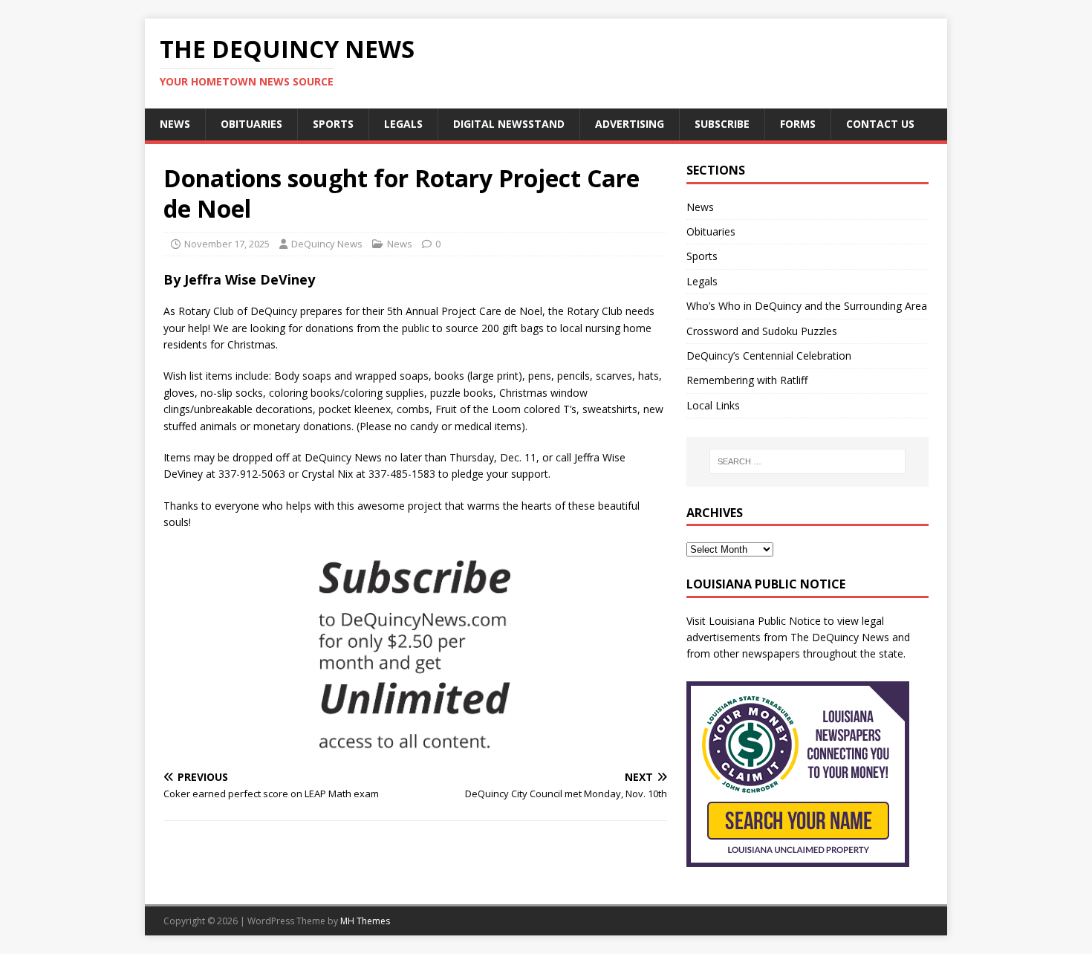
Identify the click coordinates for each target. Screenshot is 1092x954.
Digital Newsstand (509, 124)
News (175, 124)
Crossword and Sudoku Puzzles (761, 331)
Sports (333, 124)
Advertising (629, 124)
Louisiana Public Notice (765, 621)
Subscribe (722, 124)
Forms (798, 124)
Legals (403, 124)
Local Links (713, 405)
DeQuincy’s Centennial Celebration (768, 355)
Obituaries (251, 124)
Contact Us (880, 124)
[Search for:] (807, 461)
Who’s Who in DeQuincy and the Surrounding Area (806, 306)
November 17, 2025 (227, 243)
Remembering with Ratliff (746, 380)
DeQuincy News (327, 243)
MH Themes (365, 921)
